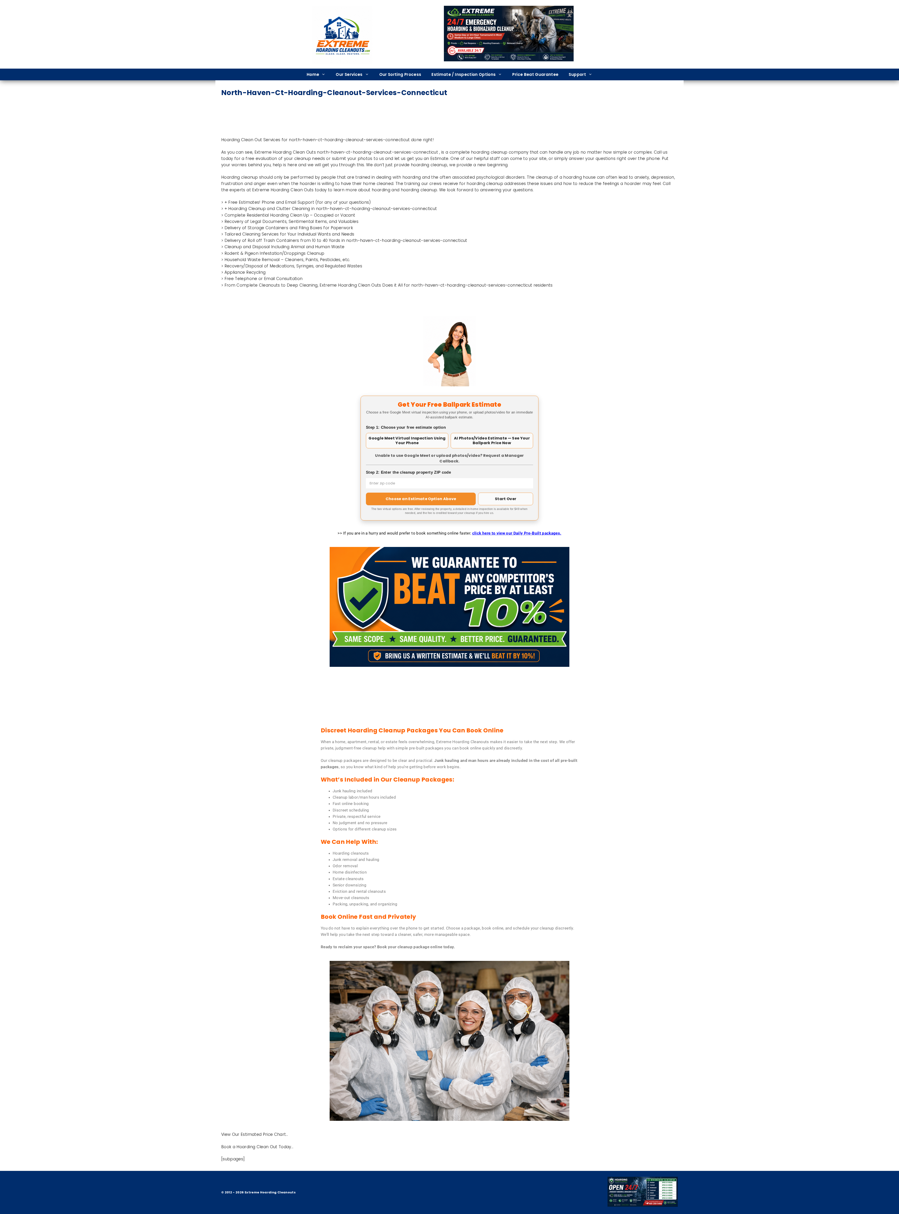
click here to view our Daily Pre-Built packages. (516, 533)
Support (577, 74)
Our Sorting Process (400, 74)
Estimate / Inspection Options (463, 74)
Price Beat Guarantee (535, 74)
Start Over (505, 499)
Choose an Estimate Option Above (421, 499)
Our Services (349, 74)
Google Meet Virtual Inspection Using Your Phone (407, 440)
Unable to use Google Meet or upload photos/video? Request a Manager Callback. (449, 458)
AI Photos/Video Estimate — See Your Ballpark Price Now (492, 440)
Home (313, 74)
